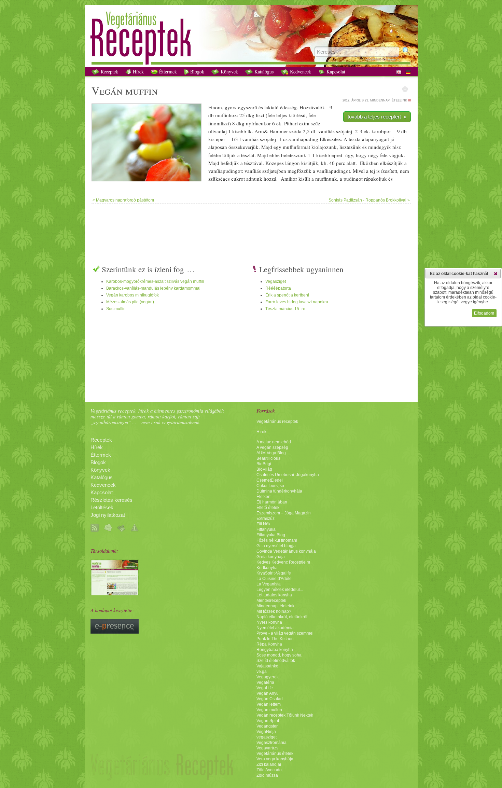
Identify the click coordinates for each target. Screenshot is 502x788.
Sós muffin (116, 308)
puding (351, 178)
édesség (288, 107)
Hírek (137, 71)
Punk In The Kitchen (275, 638)
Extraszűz (265, 518)
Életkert (263, 496)
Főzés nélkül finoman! (276, 540)
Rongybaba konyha (274, 649)
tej (372, 170)
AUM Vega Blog (271, 453)
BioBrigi (263, 463)
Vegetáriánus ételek (274, 753)
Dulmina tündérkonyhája (279, 491)
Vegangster (267, 726)
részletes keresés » (382, 59)
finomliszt (218, 123)
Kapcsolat (335, 71)
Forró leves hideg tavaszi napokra (296, 302)
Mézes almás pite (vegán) (130, 302)
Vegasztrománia (271, 742)
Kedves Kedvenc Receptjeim (283, 562)
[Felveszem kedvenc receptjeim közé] (405, 89)
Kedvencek (300, 71)
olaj (319, 146)
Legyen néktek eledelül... (279, 589)
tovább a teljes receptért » (377, 117)
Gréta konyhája (270, 556)
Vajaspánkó (267, 666)
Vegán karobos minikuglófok (132, 295)
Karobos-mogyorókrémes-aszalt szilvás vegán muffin (155, 281)
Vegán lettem (268, 704)
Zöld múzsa (267, 775)
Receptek (108, 71)
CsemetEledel (269, 480)
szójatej (344, 131)
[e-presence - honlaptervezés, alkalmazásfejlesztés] (114, 632)
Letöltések (101, 507)
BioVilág (264, 469)
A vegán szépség (272, 447)
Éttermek (167, 71)
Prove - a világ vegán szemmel (284, 633)
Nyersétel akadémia (275, 627)
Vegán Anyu (267, 693)
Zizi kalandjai (268, 764)
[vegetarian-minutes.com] (114, 593)
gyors (230, 107)
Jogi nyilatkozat (107, 515)
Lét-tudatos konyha (274, 595)
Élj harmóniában (271, 502)
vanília (296, 139)
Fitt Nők (263, 524)
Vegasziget (275, 281)
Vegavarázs (267, 748)
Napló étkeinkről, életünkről (281, 616)
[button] (495, 273)
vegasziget (266, 737)
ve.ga (261, 671)
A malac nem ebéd (273, 442)
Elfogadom (484, 313)
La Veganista (268, 584)
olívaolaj (217, 131)
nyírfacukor (258, 123)
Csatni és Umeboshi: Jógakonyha (287, 474)
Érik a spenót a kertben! (287, 295)
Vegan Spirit (267, 720)
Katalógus (263, 71)
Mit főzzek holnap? (273, 611)
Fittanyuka (266, 529)
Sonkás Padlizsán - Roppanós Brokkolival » (369, 200)
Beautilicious (268, 458)
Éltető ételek (267, 507)
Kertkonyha (267, 567)
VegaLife (264, 688)
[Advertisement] (251, 226)
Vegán (107, 90)
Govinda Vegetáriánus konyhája (286, 551)
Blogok (196, 71)
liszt (260, 115)
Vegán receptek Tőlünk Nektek (284, 715)
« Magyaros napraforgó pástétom (123, 200)
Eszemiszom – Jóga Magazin (283, 513)
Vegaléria (265, 682)
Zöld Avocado (269, 770)
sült (306, 178)
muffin (141, 90)
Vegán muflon (269, 709)
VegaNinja (266, 731)
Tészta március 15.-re (285, 308)
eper (220, 139)
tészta (355, 139)
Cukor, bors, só (270, 485)
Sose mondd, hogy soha (279, 655)
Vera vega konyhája (274, 759)
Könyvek (228, 71)
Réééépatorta (278, 288)
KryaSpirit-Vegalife (273, 573)
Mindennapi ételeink (275, 606)
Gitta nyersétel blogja (276, 545)
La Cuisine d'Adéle (274, 578)
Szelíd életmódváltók (275, 660)
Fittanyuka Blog (270, 535)
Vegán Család (269, 698)
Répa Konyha (269, 644)
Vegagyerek (267, 677)
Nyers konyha (269, 622)
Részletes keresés (111, 500)
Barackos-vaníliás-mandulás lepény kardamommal (153, 288)
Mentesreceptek (271, 600)
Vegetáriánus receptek (277, 421)
